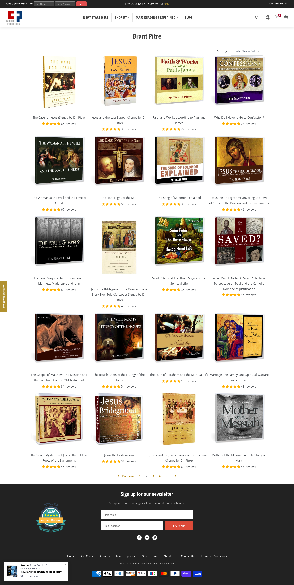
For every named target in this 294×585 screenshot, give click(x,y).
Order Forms (149, 556)
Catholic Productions (140, 563)
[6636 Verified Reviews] (51, 533)
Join (81, 3)
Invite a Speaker (125, 556)
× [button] (65, 564)
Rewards (104, 556)
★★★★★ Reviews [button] (4, 296)
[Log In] (268, 17)
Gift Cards (87, 556)
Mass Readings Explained (157, 17)
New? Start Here (95, 17)
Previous (127, 476)
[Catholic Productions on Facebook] (139, 537)
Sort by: (223, 51)
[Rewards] (286, 17)
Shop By (122, 17)
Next (169, 476)
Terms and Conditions (214, 556)
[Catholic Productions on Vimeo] (154, 537)
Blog (188, 17)
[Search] (257, 17)
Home (71, 556)
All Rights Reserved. (163, 563)
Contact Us (187, 556)
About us (169, 556)
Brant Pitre (147, 36)
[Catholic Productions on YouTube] (147, 537)
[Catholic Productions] (14, 18)
